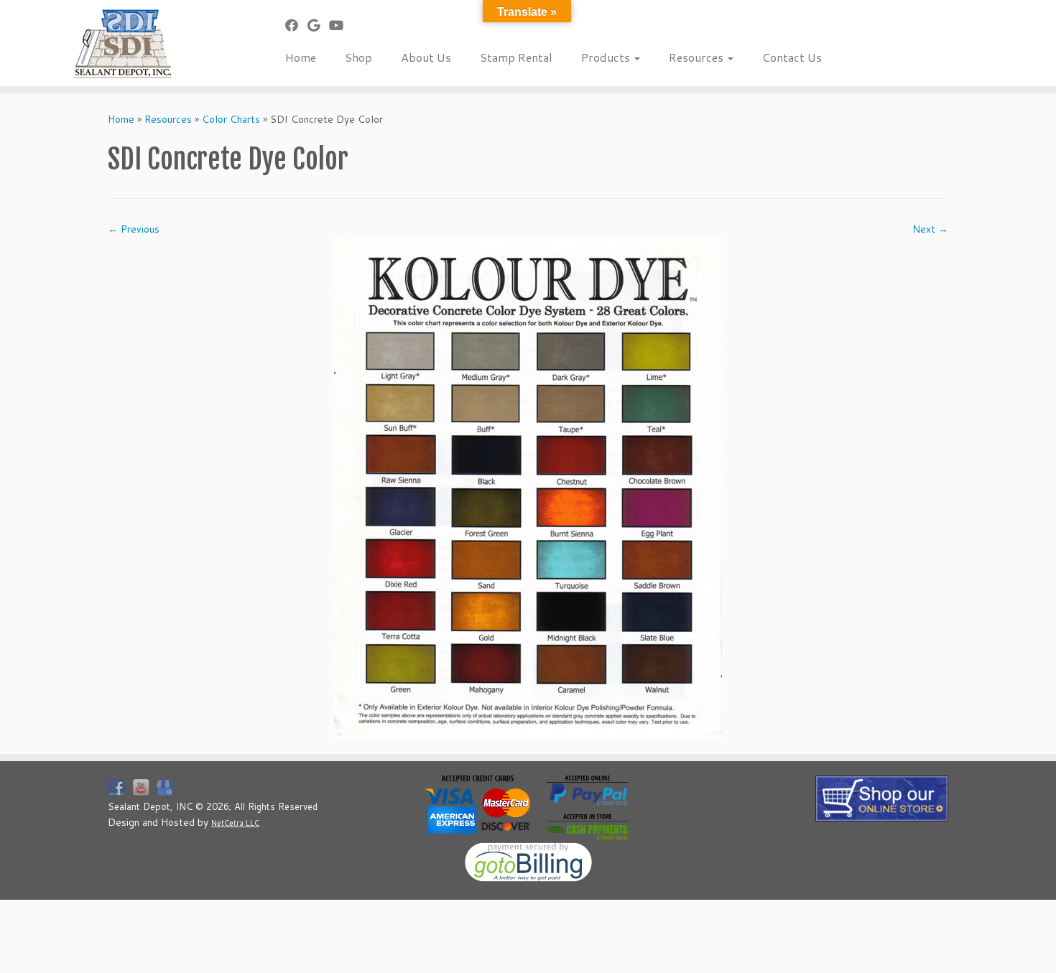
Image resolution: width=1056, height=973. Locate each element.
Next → (930, 229)
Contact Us (792, 57)
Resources (697, 57)
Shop (358, 57)
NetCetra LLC (235, 823)
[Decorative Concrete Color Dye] (528, 487)
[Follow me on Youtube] (341, 25)
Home (300, 57)
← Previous (133, 229)
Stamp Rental (516, 57)
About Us (426, 57)
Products (607, 57)
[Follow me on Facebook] (296, 25)
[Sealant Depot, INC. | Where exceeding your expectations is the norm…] (122, 43)
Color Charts (231, 119)
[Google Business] (318, 25)
